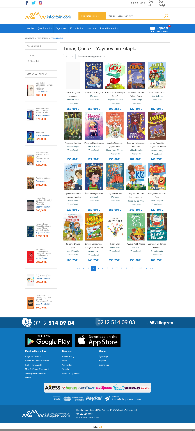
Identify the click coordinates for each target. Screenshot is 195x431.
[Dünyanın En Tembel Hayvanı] (157, 227)
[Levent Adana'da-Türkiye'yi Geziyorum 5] (157, 126)
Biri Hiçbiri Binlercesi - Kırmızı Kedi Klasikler (44, 86)
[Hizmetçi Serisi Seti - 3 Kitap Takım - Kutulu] (30, 115)
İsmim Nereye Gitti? (94, 193)
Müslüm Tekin (73, 100)
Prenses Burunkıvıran (94, 143)
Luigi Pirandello (42, 91)
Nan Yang (40, 161)
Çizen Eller (115, 244)
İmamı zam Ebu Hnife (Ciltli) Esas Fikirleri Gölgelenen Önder (44, 298)
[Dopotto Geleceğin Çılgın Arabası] (115, 126)
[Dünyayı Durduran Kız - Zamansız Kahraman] (136, 176)
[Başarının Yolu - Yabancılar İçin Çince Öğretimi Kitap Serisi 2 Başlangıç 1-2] (30, 160)
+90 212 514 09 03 (84, 414)
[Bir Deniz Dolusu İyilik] (73, 227)
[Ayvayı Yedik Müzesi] (136, 227)
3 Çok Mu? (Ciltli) (43, 276)
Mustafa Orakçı (157, 150)
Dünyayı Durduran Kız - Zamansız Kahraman (136, 197)
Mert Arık (94, 96)
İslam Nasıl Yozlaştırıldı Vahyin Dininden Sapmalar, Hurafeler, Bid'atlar (44, 202)
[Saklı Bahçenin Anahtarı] (73, 75)
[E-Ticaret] (97, 427)
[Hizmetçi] (30, 137)
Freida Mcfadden (43, 115)
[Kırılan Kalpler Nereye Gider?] (115, 75)
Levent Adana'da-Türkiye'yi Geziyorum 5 (157, 146)
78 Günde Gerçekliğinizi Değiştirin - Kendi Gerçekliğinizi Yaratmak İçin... (43, 254)
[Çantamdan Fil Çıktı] (94, 75)
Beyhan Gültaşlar (43, 278)
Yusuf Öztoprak (157, 201)
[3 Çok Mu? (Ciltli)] (30, 280)
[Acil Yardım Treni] (157, 75)
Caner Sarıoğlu (136, 100)
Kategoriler (34, 46)
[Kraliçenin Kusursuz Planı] (157, 176)
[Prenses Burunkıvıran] (94, 126)
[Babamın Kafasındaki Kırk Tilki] (136, 126)
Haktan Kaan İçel (136, 150)
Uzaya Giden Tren (115, 193)
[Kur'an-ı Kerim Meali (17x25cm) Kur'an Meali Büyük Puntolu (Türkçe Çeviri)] (30, 231)
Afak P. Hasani (94, 146)
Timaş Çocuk (72, 103)
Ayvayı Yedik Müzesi (136, 244)
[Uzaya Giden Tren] (115, 176)
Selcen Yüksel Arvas (136, 201)
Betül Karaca (73, 201)
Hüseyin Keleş (157, 96)
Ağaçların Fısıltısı (73, 143)
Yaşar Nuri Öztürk (43, 207)
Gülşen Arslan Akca (115, 100)
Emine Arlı (94, 197)
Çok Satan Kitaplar (37, 74)
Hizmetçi (40, 133)
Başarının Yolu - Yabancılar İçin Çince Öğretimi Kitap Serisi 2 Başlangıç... (43, 157)
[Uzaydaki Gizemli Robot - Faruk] (136, 75)
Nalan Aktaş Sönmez (115, 150)
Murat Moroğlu (73, 146)
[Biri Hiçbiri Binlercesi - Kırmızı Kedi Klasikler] (30, 90)
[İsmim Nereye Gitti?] (94, 176)
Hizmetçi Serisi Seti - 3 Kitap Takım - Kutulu (43, 111)
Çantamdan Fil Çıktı (94, 92)
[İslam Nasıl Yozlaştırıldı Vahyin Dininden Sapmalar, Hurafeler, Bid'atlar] (30, 206)
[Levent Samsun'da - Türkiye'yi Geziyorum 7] (94, 227)
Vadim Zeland (41, 258)
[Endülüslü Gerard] (30, 183)
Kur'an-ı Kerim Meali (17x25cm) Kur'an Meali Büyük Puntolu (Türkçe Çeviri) (43, 228)
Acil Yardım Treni (157, 92)
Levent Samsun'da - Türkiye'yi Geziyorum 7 (94, 247)
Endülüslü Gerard (43, 178)
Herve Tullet (115, 247)
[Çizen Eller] (115, 227)
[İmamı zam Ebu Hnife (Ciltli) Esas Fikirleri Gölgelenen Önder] (30, 303)
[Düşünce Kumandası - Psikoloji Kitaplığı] (73, 176)
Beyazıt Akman (42, 181)
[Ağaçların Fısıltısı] (73, 126)
